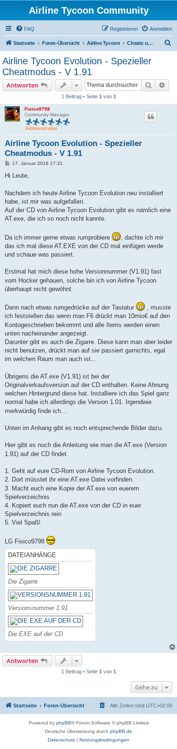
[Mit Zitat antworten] (150, 116)
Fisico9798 (37, 109)
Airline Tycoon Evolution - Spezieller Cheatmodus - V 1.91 (77, 66)
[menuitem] (25, 28)
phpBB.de (121, 731)
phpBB (63, 722)
